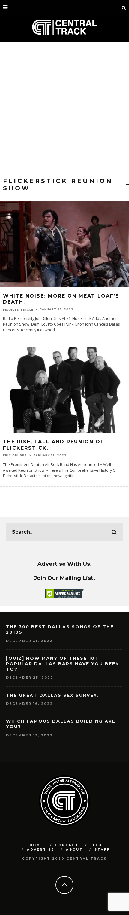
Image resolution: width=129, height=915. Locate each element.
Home (37, 845)
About (74, 850)
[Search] (124, 7)
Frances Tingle (18, 309)
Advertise (40, 850)
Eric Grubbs (15, 455)
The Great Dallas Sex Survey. (52, 695)
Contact (67, 845)
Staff (102, 850)
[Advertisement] (64, 109)
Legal (97, 845)
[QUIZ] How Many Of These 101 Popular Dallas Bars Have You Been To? (62, 664)
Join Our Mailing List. (64, 577)
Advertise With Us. (65, 563)
